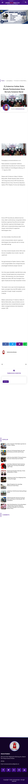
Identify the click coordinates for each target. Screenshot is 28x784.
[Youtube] (24, 770)
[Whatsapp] (14, 770)
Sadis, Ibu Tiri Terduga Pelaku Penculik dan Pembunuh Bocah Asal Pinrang (16, 451)
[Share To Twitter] (12, 344)
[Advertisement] (14, 38)
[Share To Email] (19, 344)
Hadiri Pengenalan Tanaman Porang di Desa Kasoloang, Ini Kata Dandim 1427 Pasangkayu (16, 499)
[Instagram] (19, 770)
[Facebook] (3, 770)
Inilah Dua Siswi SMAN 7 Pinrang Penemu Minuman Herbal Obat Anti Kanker (16, 458)
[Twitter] (8, 770)
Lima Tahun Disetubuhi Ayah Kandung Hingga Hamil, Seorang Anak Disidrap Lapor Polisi (16, 465)
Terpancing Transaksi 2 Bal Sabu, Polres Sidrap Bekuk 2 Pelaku (16, 471)
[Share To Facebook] (5, 344)
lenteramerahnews (12, 352)
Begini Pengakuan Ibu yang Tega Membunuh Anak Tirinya (14, 485)
